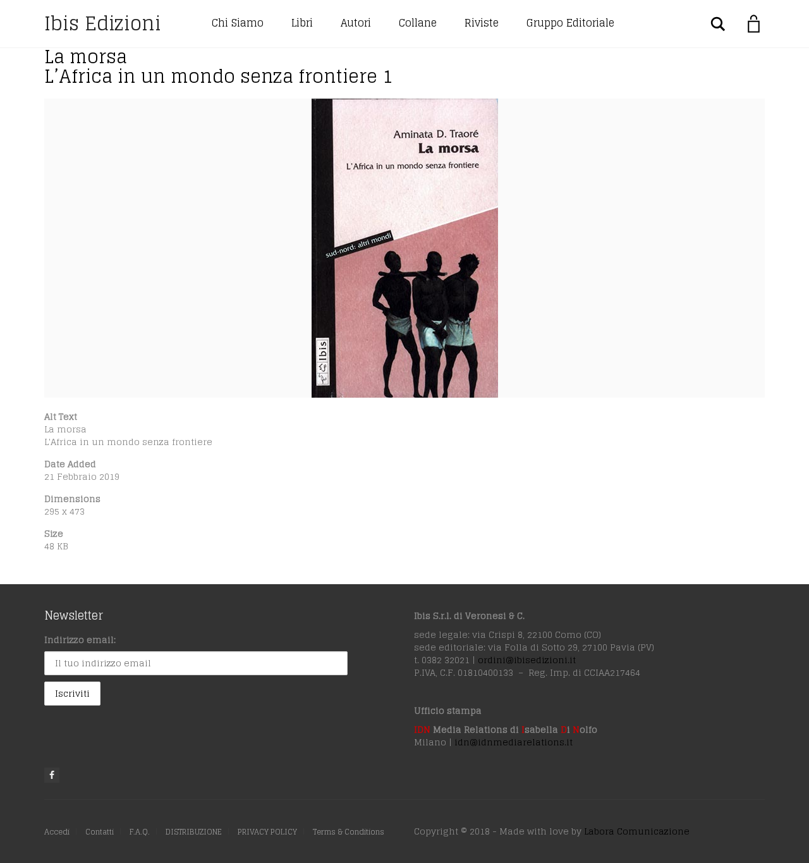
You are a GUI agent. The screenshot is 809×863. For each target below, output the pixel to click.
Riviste (482, 23)
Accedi (57, 831)
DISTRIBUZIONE (194, 831)
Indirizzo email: (80, 639)
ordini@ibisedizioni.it (527, 660)
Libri (302, 23)
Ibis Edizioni (102, 23)
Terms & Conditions (348, 831)
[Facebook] (51, 775)
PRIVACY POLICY (267, 831)
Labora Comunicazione (637, 831)
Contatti (99, 831)
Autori (356, 23)
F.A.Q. (140, 831)
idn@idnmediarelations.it (513, 742)
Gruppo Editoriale (570, 23)
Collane (418, 23)
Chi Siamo (238, 23)
